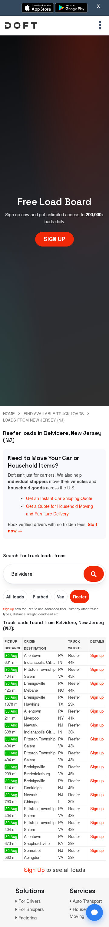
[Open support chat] (94, 912)
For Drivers (29, 901)
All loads (15, 597)
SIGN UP (54, 239)
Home (9, 413)
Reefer (79, 597)
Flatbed (40, 597)
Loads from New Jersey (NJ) (33, 420)
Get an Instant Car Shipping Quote (59, 498)
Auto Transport (87, 901)
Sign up (8, 608)
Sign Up (34, 869)
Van (60, 597)
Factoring (27, 917)
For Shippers (31, 909)
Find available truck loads (54, 413)
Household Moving (82, 912)
